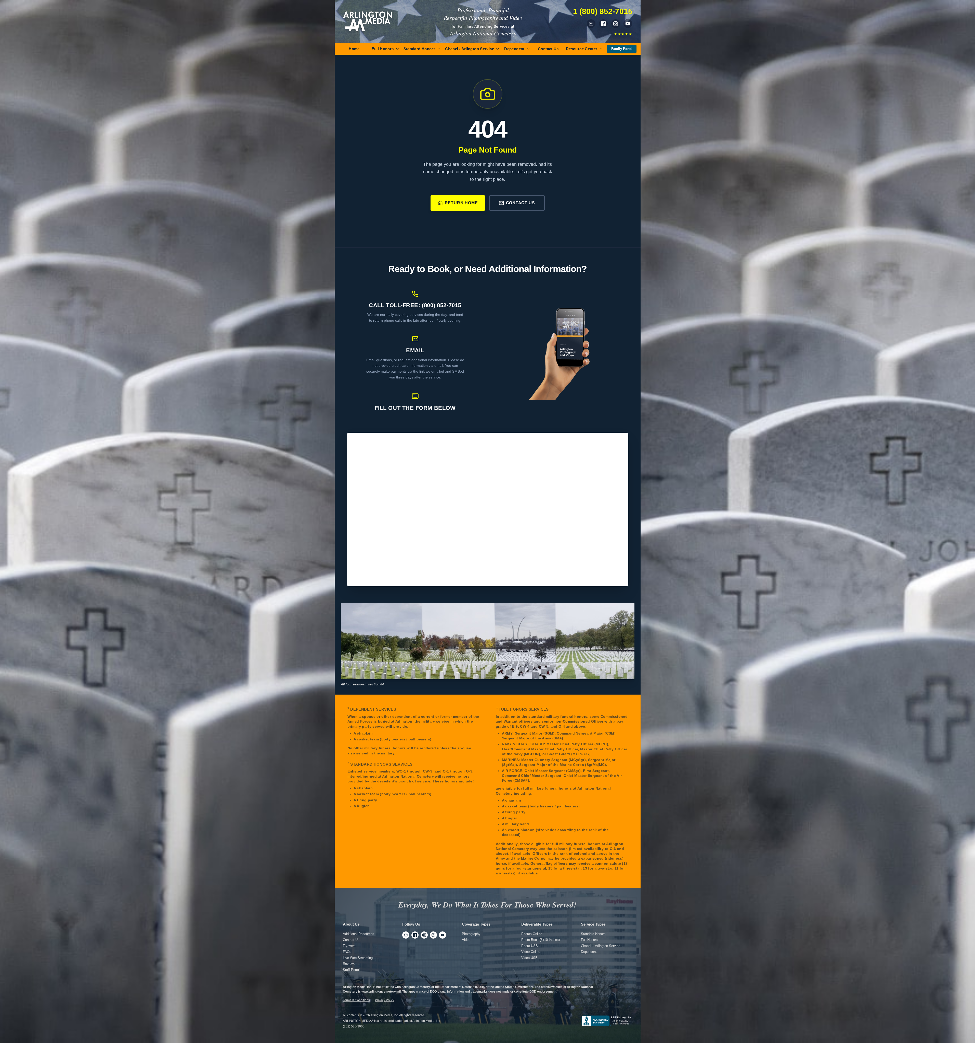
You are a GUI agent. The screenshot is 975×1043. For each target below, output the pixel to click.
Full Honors (383, 49)
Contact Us (548, 49)
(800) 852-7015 (441, 305)
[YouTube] (442, 935)
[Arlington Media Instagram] (615, 23)
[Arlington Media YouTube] (627, 23)
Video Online (530, 952)
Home (354, 49)
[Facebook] (415, 935)
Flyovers (349, 946)
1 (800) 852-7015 (602, 11)
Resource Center (581, 49)
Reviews (349, 964)
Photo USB (529, 946)
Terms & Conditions (356, 1000)
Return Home (461, 203)
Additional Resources (358, 934)
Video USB (529, 958)
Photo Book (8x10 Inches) (540, 940)
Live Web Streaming (358, 958)
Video (466, 940)
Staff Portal (351, 970)
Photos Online (531, 934)
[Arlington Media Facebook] (603, 23)
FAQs (347, 952)
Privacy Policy (384, 1000)
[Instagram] (424, 935)
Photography (471, 934)
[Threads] (433, 935)
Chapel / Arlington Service (469, 49)
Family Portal (621, 49)
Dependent (514, 49)
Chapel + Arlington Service (600, 946)
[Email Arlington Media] (591, 23)
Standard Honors (420, 49)
